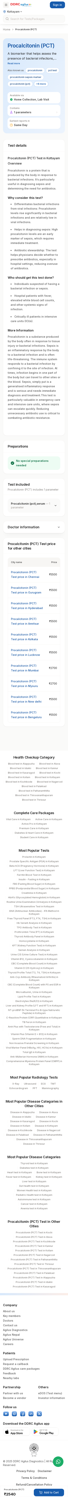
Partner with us (13, 1393)
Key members (12, 1315)
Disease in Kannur (46, 1116)
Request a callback (15, 1364)
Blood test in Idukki (20, 768)
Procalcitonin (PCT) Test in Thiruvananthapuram (34, 1268)
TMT (53, 1083)
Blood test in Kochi (49, 772)
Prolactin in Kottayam (34, 856)
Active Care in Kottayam (48, 819)
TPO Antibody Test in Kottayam (34, 927)
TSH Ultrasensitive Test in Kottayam (34, 906)
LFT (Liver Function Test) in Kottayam (34, 870)
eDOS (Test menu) (50, 1393)
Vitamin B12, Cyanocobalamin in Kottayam (34, 959)
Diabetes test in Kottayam (34, 1167)
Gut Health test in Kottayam (34, 1185)
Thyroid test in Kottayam (34, 1163)
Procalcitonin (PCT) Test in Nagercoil (34, 1255)
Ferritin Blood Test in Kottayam (34, 874)
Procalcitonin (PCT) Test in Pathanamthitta (34, 1259)
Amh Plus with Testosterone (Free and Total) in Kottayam (34, 1028)
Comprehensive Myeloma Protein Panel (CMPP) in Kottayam (34, 1063)
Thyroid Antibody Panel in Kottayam (34, 936)
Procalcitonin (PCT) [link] (26, 29)
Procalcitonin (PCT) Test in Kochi (34, 1232)
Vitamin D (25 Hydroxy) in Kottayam (34, 968)
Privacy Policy (25, 1471)
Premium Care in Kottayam (34, 828)
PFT (35, 1088)
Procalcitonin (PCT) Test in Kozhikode (34, 1241)
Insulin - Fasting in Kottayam (34, 879)
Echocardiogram (18, 1088)
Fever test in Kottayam (18, 1176)
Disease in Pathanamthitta (47, 1134)
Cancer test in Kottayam (34, 1204)
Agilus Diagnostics (15, 1330)
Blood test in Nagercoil (50, 781)
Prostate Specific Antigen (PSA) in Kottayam (34, 861)
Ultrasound (30, 1083)
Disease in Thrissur (34, 1143)
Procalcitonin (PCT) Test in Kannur (34, 1246)
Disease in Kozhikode (20, 1130)
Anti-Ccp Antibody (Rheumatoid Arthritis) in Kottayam (34, 978)
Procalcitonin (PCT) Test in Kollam (34, 1250)
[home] (21, 5)
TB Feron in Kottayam (34, 1022)
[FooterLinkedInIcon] (31, 1414)
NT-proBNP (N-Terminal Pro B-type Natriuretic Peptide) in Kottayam (34, 1012)
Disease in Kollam (20, 1125)
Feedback (9, 1373)
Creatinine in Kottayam (34, 893)
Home (6, 29)
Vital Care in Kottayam (18, 819)
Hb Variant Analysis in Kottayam (34, 923)
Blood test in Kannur (47, 768)
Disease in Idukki (21, 1116)
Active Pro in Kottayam (34, 823)
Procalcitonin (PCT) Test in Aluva (34, 1237)
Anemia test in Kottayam (34, 1208)
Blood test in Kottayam (47, 777)
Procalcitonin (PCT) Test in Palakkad (34, 1273)
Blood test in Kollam (19, 777)
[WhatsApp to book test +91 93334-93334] (58, 1461)
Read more (14, 63)
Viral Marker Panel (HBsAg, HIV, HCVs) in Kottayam (34, 1047)
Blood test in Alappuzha (21, 763)
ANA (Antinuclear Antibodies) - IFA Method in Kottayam (34, 912)
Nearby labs (11, 1378)
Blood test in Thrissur (34, 799)
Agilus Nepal (11, 1334)
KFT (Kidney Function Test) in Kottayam (34, 945)
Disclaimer (45, 1471)
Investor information (51, 1398)
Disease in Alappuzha (22, 1112)
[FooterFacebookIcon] (23, 1414)
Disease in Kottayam (46, 1125)
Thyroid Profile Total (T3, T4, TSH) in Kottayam (34, 972)
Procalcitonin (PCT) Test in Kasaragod (34, 1286)
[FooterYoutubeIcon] (6, 1414)
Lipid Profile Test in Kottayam (34, 996)
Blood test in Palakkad (34, 786)
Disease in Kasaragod (22, 1121)
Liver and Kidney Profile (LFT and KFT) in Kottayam (34, 1005)
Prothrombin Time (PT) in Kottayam (34, 932)
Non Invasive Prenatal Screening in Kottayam (34, 1043)
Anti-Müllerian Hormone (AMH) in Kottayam (34, 1056)
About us (9, 1311)
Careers (8, 1344)
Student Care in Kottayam (34, 837)
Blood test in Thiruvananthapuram (34, 795)
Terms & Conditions (34, 1477)
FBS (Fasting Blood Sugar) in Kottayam (34, 883)
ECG (43, 1083)
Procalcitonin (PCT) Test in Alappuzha (34, 1277)
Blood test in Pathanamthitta (34, 790)
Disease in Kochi (48, 1121)
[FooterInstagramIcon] (14, 1414)
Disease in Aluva (48, 1112)
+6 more (41, 83)
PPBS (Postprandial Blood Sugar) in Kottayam (34, 888)
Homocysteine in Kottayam (34, 941)
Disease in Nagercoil (48, 1130)
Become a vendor (14, 1398)
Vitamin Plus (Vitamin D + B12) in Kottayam (34, 1034)
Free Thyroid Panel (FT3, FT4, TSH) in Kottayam (34, 918)
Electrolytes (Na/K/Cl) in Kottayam (34, 1001)
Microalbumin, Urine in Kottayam (34, 992)
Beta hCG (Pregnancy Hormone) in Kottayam (34, 865)
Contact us (10, 1325)
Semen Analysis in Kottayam (34, 950)
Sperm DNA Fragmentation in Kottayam (34, 1038)
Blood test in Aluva (49, 763)
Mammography (50, 1088)
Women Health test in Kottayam (34, 1190)
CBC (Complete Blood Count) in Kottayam (34, 963)
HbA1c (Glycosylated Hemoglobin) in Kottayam (34, 897)
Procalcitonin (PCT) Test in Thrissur (34, 1264)
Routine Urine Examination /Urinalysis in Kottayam (34, 902)
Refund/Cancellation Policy (34, 1484)
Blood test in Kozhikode (19, 781)
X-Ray (15, 1083)
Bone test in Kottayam (49, 1172)
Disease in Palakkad (17, 1134)
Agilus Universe (13, 1339)
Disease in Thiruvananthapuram (34, 1139)
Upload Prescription (16, 1359)
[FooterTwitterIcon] (39, 1414)
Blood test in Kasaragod (21, 772)
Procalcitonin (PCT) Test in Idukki (34, 1282)
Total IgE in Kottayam (34, 1052)
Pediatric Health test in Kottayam (34, 1195)
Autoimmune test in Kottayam (34, 1199)
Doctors (8, 1320)
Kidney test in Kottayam (49, 1176)
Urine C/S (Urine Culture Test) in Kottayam (34, 954)
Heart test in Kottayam (19, 1172)
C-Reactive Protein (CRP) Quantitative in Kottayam (34, 1017)
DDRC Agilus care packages (21, 1368)
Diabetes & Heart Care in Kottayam (34, 832)
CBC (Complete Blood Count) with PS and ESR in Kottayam (34, 986)
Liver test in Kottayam (34, 1181)
